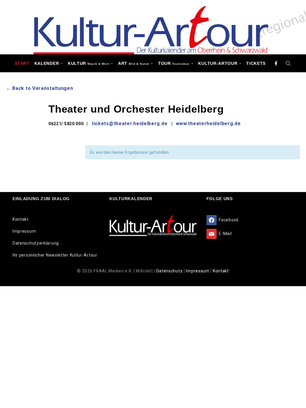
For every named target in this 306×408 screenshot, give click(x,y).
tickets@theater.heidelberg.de (129, 123)
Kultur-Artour (217, 63)
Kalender (46, 63)
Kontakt (21, 219)
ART (133, 63)
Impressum (24, 231)
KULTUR (88, 63)
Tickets (256, 63)
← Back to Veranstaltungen (39, 88)
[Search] (288, 63)
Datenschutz (170, 271)
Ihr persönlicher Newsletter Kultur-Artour (55, 255)
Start (22, 63)
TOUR (173, 63)
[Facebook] (276, 63)
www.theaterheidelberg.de (208, 123)
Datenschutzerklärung (36, 243)
